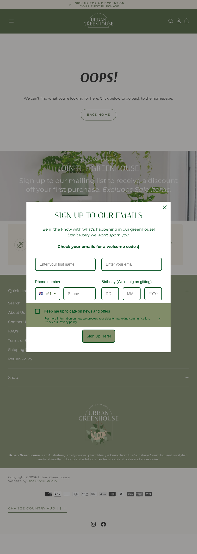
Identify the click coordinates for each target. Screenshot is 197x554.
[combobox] (47, 293)
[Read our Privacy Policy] (159, 319)
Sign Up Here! (98, 336)
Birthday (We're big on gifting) (126, 282)
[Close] (165, 207)
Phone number (47, 282)
